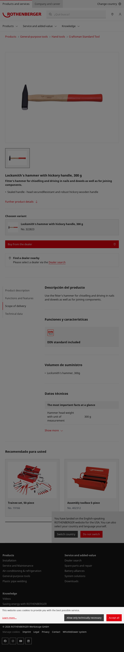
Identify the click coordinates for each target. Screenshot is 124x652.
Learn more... (9, 617)
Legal (36, 631)
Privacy (45, 631)
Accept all (114, 617)
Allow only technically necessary (84, 617)
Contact (56, 631)
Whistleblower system (75, 631)
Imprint (27, 631)
